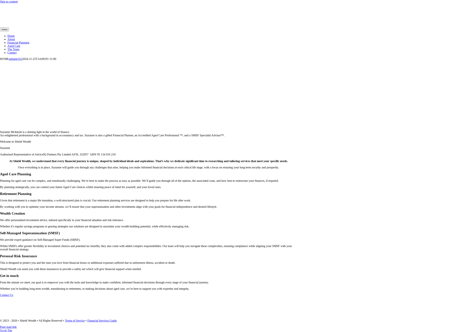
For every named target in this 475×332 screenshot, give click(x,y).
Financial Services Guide (102, 320)
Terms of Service (75, 320)
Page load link (8, 326)
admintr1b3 (15, 58)
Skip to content (9, 1)
